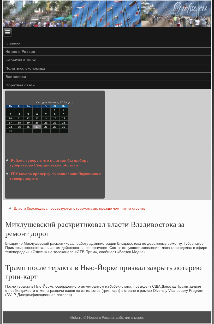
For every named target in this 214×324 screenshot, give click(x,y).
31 (10, 131)
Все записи (15, 77)
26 (28, 126)
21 (45, 122)
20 (37, 122)
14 (45, 118)
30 (63, 126)
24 (10, 126)
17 (10, 122)
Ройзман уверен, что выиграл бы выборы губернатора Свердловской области (50, 162)
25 (19, 126)
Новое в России (20, 51)
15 (54, 118)
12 (28, 118)
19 (28, 122)
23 (63, 122)
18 (19, 122)
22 (54, 122)
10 (10, 118)
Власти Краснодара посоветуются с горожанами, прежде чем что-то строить (79, 208)
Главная (12, 43)
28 (45, 126)
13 (37, 118)
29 (54, 126)
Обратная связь (20, 85)
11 (19, 118)
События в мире (20, 60)
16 (63, 118)
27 (37, 126)
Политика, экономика (25, 68)
